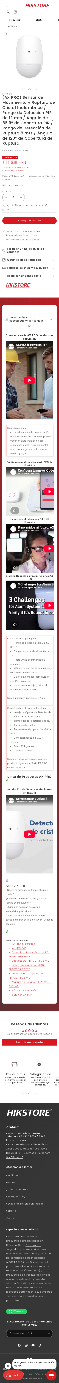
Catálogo (12, 1175)
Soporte (11, 1210)
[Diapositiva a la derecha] (36, 89)
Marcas (10, 1182)
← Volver (13, 26)
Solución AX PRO (22, 994)
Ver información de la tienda (23, 239)
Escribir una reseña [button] (29, 1042)
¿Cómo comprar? (17, 1189)
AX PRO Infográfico (23, 943)
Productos (14, 20)
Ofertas (40, 20)
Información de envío (14, 171)
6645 (42, 1136)
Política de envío (42, 1374)
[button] (6, 5)
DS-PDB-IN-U (27, 689)
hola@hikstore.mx (28, 1133)
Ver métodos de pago (34, 176)
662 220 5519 (27, 1136)
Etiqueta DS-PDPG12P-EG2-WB (30, 960)
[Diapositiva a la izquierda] (22, 89)
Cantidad (7, 191)
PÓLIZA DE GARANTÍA (24, 990)
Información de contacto (31, 1378)
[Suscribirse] (49, 1333)
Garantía (11, 1218)
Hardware (26, 1249)
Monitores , (41, 1249)
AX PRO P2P (19, 948)
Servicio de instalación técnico (25, 1203)
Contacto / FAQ (15, 1196)
